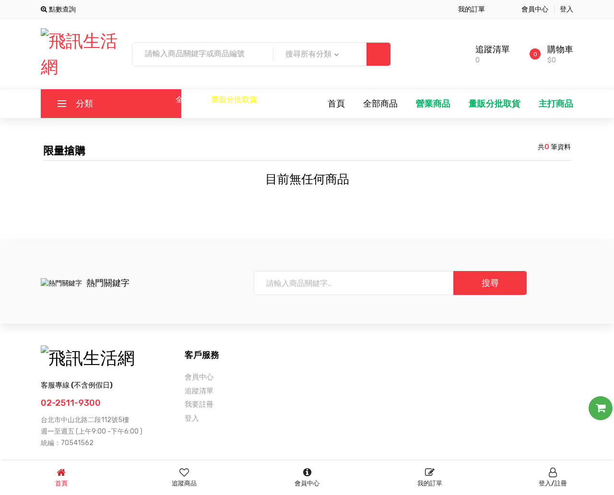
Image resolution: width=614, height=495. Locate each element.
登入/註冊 (553, 483)
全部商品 (191, 99)
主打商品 (556, 103)
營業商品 (433, 103)
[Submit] (378, 54)
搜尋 (490, 283)
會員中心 (534, 9)
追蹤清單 (492, 49)
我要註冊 (199, 404)
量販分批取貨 (234, 99)
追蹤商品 (184, 483)
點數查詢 (61, 9)
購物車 (560, 49)
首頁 (336, 103)
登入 (566, 9)
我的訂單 (471, 9)
